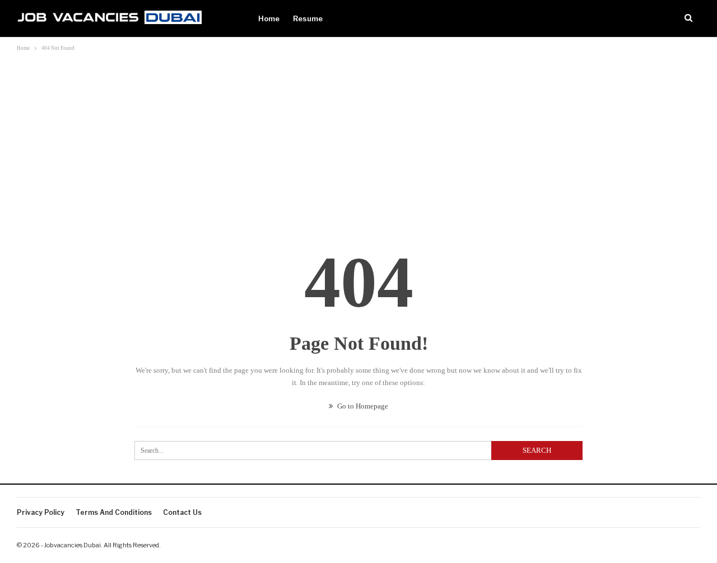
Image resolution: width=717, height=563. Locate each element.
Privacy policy (40, 512)
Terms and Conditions (114, 512)
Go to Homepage (362, 406)
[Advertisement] (358, 138)
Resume (308, 18)
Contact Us (182, 512)
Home (269, 18)
